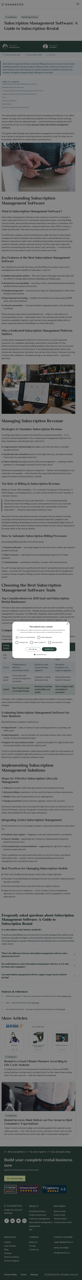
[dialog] (41, 640)
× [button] (67, 624)
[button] (40, 654)
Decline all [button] (33, 649)
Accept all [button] (49, 649)
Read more (59, 632)
